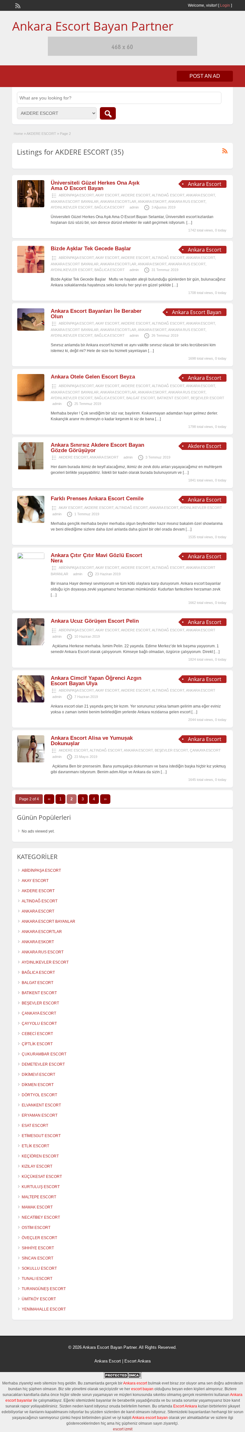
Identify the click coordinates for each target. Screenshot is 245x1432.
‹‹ (49, 799)
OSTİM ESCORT (36, 1227)
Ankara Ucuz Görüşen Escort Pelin (95, 621)
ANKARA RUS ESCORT (186, 201)
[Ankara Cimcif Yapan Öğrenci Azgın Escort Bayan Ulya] (30, 701)
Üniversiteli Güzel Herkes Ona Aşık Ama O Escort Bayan (95, 185)
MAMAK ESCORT (37, 1207)
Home (18, 134)
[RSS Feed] (17, 5)
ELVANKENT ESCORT (41, 1105)
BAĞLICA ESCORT (109, 207)
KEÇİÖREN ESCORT (40, 1156)
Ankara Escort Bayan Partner (93, 26)
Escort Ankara (137, 1361)
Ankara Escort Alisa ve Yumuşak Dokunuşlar (92, 740)
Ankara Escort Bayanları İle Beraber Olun (96, 313)
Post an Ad (204, 76)
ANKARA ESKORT (152, 201)
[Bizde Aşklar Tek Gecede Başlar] (30, 271)
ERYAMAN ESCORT (39, 1115)
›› (105, 799)
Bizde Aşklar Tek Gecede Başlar (91, 249)
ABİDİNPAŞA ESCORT (76, 195)
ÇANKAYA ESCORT (205, 750)
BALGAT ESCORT (140, 398)
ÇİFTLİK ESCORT (37, 1044)
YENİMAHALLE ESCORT (44, 1309)
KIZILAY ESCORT (37, 1166)
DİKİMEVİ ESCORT (38, 1074)
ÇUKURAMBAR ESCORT (44, 1054)
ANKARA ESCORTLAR (118, 201)
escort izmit (122, 1429)
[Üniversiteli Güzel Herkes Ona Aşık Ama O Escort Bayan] (30, 206)
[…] (189, 222)
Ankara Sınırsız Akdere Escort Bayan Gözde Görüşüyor (97, 447)
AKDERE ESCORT (41, 134)
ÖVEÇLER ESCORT (39, 1238)
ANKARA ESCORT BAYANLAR (75, 201)
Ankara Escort (107, 1361)
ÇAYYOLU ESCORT (39, 1023)
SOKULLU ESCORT (39, 1268)
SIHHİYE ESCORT (38, 1248)
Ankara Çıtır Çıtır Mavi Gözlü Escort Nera (96, 558)
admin (134, 207)
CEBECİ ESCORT (37, 1034)
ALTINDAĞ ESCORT (168, 195)
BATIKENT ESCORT (173, 398)
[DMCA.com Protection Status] (122, 1377)
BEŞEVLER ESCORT (207, 398)
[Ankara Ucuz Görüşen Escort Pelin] (30, 644)
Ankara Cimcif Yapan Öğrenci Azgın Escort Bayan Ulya (96, 681)
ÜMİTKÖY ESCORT (39, 1299)
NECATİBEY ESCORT (41, 1217)
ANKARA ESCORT (200, 195)
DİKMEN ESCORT (38, 1085)
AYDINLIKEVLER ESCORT (72, 207)
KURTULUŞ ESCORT (41, 1187)
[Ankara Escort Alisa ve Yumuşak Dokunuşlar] (30, 761)
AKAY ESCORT (107, 195)
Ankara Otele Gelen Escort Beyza (93, 377)
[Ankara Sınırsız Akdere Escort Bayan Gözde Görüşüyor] (30, 468)
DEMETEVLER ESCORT (43, 1064)
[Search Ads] (108, 113)
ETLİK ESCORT (35, 1146)
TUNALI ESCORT (37, 1278)
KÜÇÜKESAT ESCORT (42, 1176)
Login (225, 5)
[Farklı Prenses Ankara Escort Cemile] (30, 521)
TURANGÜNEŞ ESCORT (44, 1289)
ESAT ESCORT (35, 1125)
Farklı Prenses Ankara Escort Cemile (97, 499)
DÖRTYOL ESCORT (39, 1095)
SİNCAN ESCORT (37, 1258)
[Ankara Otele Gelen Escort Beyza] (30, 400)
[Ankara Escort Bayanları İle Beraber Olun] (30, 329)
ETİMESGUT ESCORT (41, 1136)
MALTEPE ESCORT (39, 1197)
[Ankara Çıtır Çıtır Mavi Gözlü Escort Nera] (30, 557)
